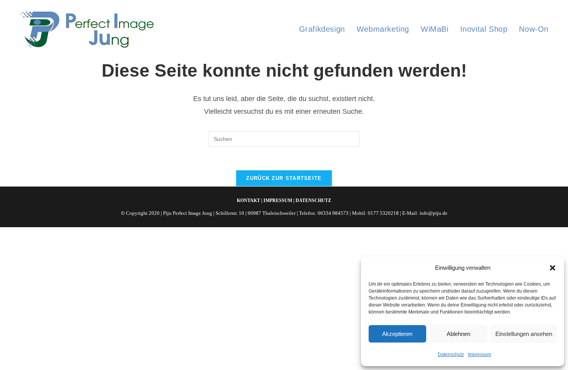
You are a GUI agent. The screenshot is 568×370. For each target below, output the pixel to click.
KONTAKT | (249, 200)
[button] (552, 268)
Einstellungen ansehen (523, 334)
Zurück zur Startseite (283, 178)
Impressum (479, 354)
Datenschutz (451, 354)
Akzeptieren (397, 334)
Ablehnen (458, 334)
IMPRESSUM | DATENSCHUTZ (297, 200)
